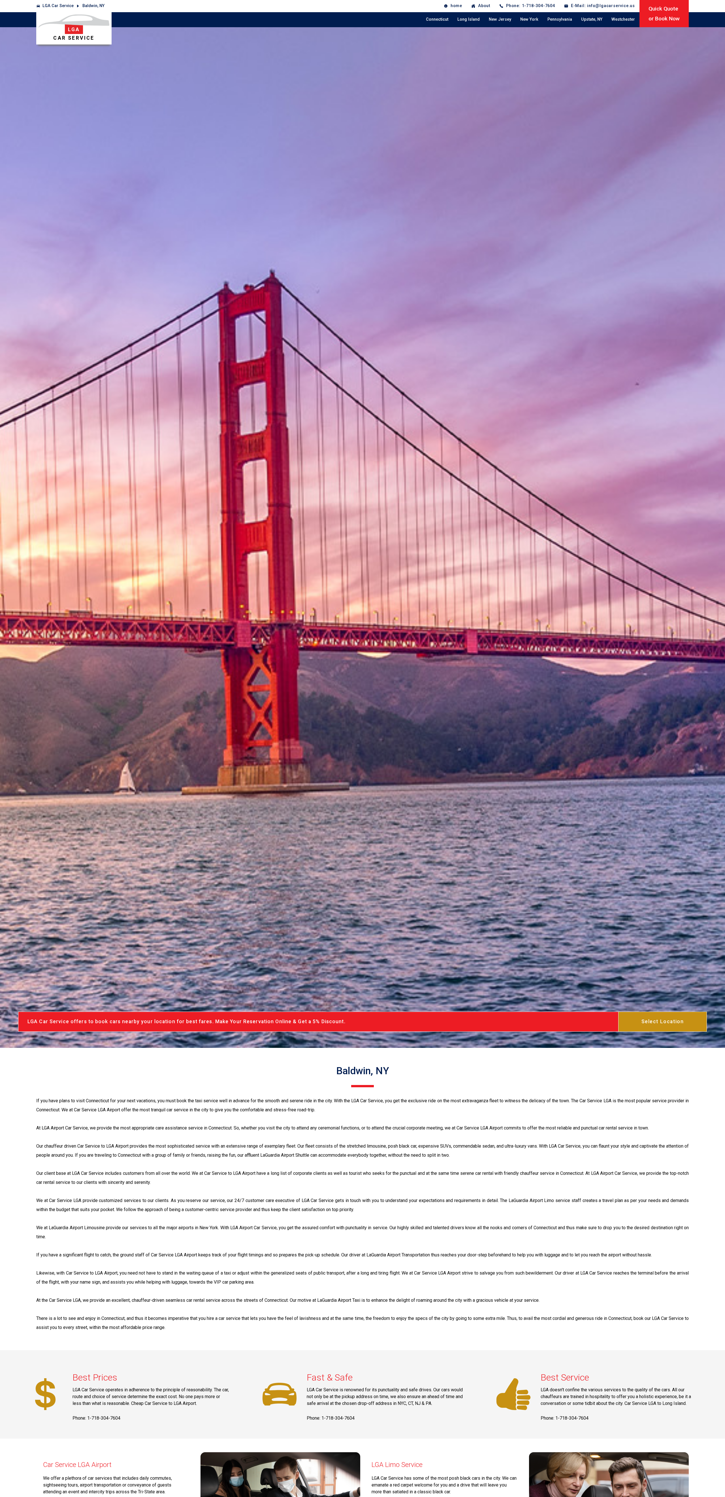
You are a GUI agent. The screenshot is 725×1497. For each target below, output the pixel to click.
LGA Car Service (58, 5)
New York (529, 19)
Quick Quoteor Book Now (664, 13)
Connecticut (437, 19)
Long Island (468, 19)
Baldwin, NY (93, 5)
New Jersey (500, 19)
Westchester (623, 19)
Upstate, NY (591, 19)
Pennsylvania (559, 19)
